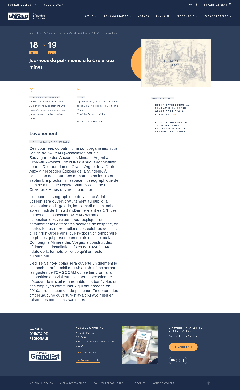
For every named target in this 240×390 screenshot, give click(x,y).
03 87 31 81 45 (86, 352)
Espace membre (216, 4)
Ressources (185, 16)
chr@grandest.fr (88, 360)
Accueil (33, 33)
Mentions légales (41, 383)
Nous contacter (163, 383)
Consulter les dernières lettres (184, 336)
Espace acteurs (217, 16)
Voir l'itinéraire (90, 121)
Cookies (140, 383)
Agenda (143, 16)
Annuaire (163, 16)
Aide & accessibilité (73, 383)
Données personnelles (108, 383)
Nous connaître (116, 16)
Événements (51, 33)
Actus (89, 16)
